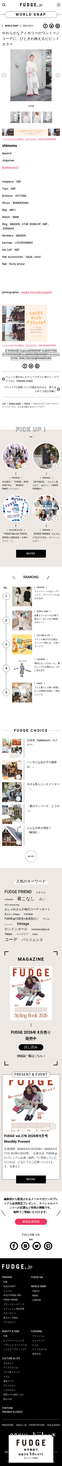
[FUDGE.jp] (31, 5)
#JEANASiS (11, 350)
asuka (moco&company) (37, 292)
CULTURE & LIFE (11, 1358)
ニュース (7, 1290)
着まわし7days (10, 1317)
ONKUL (35, 934)
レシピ (35, 1345)
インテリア (22, 934)
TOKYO (27, 403)
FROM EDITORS (37, 1425)
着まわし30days (12, 914)
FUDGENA (28, 914)
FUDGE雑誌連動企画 (40, 929)
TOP (4, 403)
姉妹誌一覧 (21, 1425)
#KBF (32, 350)
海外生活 (36, 1354)
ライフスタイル (10, 1367)
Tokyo (8, 934)
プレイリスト (9, 1385)
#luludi (23, 354)
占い (42, 899)
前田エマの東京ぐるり (13, 1394)
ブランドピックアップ (13, 1304)
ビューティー (38, 1340)
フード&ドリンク (11, 1372)
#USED (32, 358)
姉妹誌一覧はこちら (30, 1056)
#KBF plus (41, 350)
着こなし (26, 898)
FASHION (7, 1277)
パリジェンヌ (32, 939)
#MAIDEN (32, 354)
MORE (31, 1179)
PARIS (35, 1295)
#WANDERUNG (43, 358)
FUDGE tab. (37, 1277)
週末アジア (8, 1381)
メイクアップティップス (14, 1349)
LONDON (36, 1300)
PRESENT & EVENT (12, 1412)
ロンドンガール (16, 929)
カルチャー (8, 1363)
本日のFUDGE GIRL (12, 905)
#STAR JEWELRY (19, 358)
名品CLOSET (9, 1286)
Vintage (23, 923)
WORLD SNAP (15, 403)
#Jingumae (23, 350)
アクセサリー (9, 1322)
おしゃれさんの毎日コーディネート (27, 909)
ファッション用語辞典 (13, 1308)
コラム (6, 1376)
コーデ (11, 940)
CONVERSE (9, 899)
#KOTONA (51, 350)
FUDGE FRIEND (18, 892)
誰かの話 (7, 1399)
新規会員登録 (31, 1222)
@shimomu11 (10, 168)
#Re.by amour (52, 354)
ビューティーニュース (13, 1340)
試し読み (31, 1047)
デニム (46, 918)
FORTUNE (7, 1408)
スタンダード (9, 1313)
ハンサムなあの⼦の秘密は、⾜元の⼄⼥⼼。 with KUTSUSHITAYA (29, 139)
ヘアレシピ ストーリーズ (15, 1345)
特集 (5, 1281)
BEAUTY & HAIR (10, 1331)
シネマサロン (9, 1390)
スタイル (40, 892)
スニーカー (9, 924)
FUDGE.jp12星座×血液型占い (22, 919)
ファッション (38, 1336)
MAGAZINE (7, 1425)
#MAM (41, 354)
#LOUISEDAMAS (11, 354)
